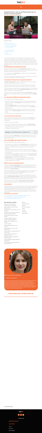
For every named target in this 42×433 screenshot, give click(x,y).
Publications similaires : (9, 54)
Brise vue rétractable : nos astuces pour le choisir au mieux (15, 196)
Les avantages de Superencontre (10, 50)
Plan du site (11, 428)
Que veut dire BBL (7, 223)
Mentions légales (12, 430)
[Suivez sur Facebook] (19, 415)
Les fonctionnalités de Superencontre (10, 46)
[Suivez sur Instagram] (23, 415)
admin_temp (9, 325)
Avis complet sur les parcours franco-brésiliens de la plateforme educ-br (17, 195)
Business (23, 205)
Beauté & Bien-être (25, 203)
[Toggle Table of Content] (5, 42)
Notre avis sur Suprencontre (9, 51)
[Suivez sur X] (21, 415)
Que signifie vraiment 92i (12, 358)
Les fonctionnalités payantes (9, 47)
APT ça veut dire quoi (11, 393)
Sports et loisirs (25, 213)
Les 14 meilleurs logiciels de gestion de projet (13, 198)
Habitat (23, 208)
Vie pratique (18, 15)
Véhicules (24, 210)
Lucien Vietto (8, 15)
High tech (24, 202)
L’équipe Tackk (21, 418)
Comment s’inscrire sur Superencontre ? (11, 44)
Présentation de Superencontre (9, 43)
